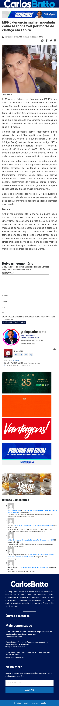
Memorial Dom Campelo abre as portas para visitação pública (33, 525)
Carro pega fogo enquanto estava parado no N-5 (33, 567)
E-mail (5, 302)
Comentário (8, 273)
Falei (9, 540)
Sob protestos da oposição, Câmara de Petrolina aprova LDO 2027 (33, 540)
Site (3, 308)
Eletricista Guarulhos (14, 510)
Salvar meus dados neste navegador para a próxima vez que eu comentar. (28, 318)
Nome (5, 296)
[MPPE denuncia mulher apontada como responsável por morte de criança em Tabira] (47, 40)
